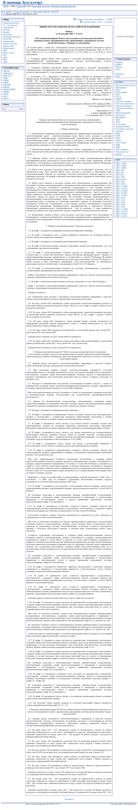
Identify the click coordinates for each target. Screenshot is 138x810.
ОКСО (6, 99)
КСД (5, 96)
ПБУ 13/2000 (121, 191)
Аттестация (121, 143)
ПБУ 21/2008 (121, 209)
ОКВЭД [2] (8, 73)
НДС (118, 76)
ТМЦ (118, 110)
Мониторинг (8, 48)
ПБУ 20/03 (120, 207)
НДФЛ (119, 65)
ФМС (118, 147)
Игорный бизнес (123, 126)
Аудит (118, 140)
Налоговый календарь (41, 6)
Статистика (121, 124)
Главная (7, 12)
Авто (5, 57)
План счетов (8, 53)
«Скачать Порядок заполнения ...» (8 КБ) (94, 19)
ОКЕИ (6, 80)
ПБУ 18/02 (120, 202)
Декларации (121, 87)
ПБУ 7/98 (120, 177)
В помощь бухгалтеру (23, 2)
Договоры (7, 34)
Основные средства (124, 129)
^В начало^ (69, 799)
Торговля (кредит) (124, 106)
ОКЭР (5, 94)
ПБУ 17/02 (120, 200)
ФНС (118, 133)
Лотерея (119, 131)
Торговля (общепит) (125, 108)
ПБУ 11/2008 (121, 186)
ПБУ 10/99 (120, 184)
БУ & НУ (7, 39)
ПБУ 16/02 (120, 198)
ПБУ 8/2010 (121, 179)
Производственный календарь (63, 6)
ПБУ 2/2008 (121, 165)
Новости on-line (10, 44)
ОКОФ (6, 87)
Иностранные (122, 149)
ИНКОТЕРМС (9, 89)
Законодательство (11, 23)
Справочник (8, 41)
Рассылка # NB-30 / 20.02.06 (46, 12)
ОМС (118, 136)
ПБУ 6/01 (120, 175)
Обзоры (6, 30)
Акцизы (119, 62)
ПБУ (5, 50)
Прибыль (120, 74)
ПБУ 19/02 (120, 204)
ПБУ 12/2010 (121, 188)
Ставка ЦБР (21, 6)
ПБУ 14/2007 (121, 193)
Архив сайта (8, 46)
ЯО (4, 55)
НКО (118, 138)
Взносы (119, 67)
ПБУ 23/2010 (121, 214)
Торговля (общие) (124, 101)
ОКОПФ (7, 85)
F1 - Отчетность (10, 25)
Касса (118, 97)
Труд (118, 90)
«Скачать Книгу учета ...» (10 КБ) (97, 22)
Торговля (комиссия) (125, 104)
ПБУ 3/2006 (121, 168)
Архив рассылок (22, 12)
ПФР (118, 145)
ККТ (5, 60)
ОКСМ (6, 71)
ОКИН (6, 92)
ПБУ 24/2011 (121, 216)
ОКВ (5, 78)
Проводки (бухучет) (12, 37)
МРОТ (6, 6)
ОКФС (6, 82)
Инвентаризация (123, 113)
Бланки (6, 32)
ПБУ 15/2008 (121, 195)
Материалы (121, 117)
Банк (118, 120)
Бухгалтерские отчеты (126, 85)
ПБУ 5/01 (120, 172)
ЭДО (5, 62)
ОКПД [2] (7, 76)
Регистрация (121, 92)
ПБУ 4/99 (120, 170)
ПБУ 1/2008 (121, 163)
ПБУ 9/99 (120, 182)
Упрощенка (8, 27)
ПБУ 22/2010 (121, 211)
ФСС (118, 69)
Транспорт (120, 115)
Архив (119, 154)
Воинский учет (122, 152)
